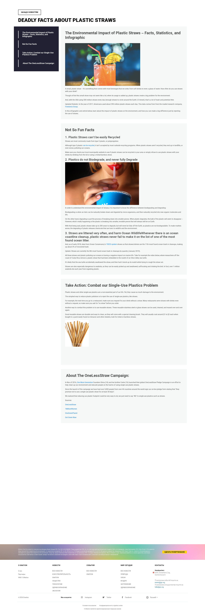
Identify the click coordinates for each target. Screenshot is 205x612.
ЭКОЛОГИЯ (56, 591)
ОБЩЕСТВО (56, 581)
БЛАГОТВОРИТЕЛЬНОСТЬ (61, 574)
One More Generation (85, 382)
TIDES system (111, 244)
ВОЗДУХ (124, 581)
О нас (20, 571)
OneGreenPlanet (71, 413)
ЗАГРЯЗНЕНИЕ (126, 584)
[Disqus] (124, 454)
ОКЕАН (123, 577)
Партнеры (21, 574)
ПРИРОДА (124, 574)
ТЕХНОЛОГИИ (57, 584)
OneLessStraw (70, 405)
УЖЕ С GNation (23, 577)
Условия (89, 605)
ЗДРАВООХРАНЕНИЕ (59, 587)
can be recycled (88, 145)
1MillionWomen (71, 409)
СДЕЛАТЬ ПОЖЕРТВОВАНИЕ (174, 552)
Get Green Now (70, 417)
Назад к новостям (29, 12)
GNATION (55, 577)
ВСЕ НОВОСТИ (57, 571)
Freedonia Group (71, 107)
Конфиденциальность (110, 605)
